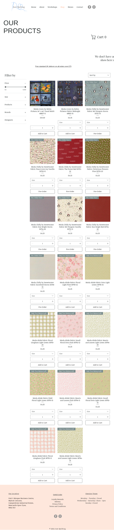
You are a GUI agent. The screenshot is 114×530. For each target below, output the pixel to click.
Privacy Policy (57, 504)
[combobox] (99, 75)
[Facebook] (89, 7)
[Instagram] (94, 7)
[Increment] (52, 128)
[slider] (5, 87)
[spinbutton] (42, 128)
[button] (100, 37)
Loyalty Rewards (58, 499)
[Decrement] (32, 128)
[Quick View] (42, 93)
